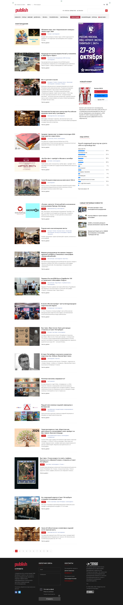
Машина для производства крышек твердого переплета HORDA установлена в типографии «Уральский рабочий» (57, 254)
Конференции (51, 308)
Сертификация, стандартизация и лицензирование (60, 409)
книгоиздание (55, 34)
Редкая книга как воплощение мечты (54, 228)
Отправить (49, 599)
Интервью (50, 82)
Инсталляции (51, 258)
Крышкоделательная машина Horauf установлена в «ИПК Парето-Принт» (58, 54)
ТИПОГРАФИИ (75, 17)
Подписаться (101, 91)
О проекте (19, 569)
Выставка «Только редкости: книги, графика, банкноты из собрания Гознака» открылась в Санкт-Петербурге (58, 460)
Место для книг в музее (49, 80)
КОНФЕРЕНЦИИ (86, 17)
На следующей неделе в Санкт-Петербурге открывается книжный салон (56, 498)
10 (47, 551)
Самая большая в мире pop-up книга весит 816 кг (58, 180)
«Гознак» (61, 464)
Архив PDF (101, 99)
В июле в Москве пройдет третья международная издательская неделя (58, 305)
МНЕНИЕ (30, 17)
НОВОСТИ (17, 17)
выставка (50, 161)
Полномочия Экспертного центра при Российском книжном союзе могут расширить (58, 112)
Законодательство (52, 115)
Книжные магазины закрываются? (53, 379)
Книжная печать (62, 82)
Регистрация (37, 4)
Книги (49, 501)
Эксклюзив (69, 82)
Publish (55, 82)
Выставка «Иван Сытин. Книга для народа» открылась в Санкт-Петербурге (56, 329)
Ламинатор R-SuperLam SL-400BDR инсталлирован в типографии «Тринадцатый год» (98, 232)
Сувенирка (57, 83)
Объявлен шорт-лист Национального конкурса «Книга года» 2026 (57, 30)
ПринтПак (65, 258)
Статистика (50, 138)
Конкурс (50, 34)
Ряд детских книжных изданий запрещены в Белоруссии (56, 406)
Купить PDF (101, 95)
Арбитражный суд (52, 208)
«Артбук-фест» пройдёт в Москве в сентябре (57, 158)
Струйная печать (66, 282)
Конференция (51, 437)
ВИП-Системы (66, 58)
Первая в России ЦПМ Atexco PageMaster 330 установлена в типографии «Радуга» (56, 279)
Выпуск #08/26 (98, 88)
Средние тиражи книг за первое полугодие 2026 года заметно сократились (58, 135)
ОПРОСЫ (94, 17)
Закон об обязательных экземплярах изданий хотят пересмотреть (57, 529)
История (50, 231)
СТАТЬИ (24, 17)
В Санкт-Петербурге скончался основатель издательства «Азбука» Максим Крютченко (56, 355)
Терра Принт (58, 282)
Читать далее (45, 42)
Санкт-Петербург (61, 501)
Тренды (63, 83)
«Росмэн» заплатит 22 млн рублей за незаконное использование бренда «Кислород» (58, 205)
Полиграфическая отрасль (54, 435)
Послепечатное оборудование (55, 58)
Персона (57, 358)
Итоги (55, 138)
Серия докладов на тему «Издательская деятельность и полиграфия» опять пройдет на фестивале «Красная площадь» (58, 431)
